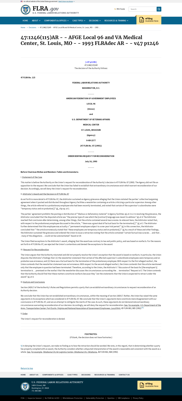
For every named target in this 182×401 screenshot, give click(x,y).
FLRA (45, 8)
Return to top (27, 368)
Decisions (32, 27)
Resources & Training (104, 375)
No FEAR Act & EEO (52, 398)
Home (25, 20)
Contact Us (124, 375)
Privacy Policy (138, 398)
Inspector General (34, 398)
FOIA (22, 398)
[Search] (159, 9)
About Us (34, 375)
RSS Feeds (121, 9)
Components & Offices (52, 375)
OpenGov (111, 398)
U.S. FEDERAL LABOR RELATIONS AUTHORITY (57, 382)
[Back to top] (176, 395)
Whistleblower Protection (73, 398)
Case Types (72, 375)
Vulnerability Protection (95, 398)
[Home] (26, 10)
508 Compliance (124, 398)
